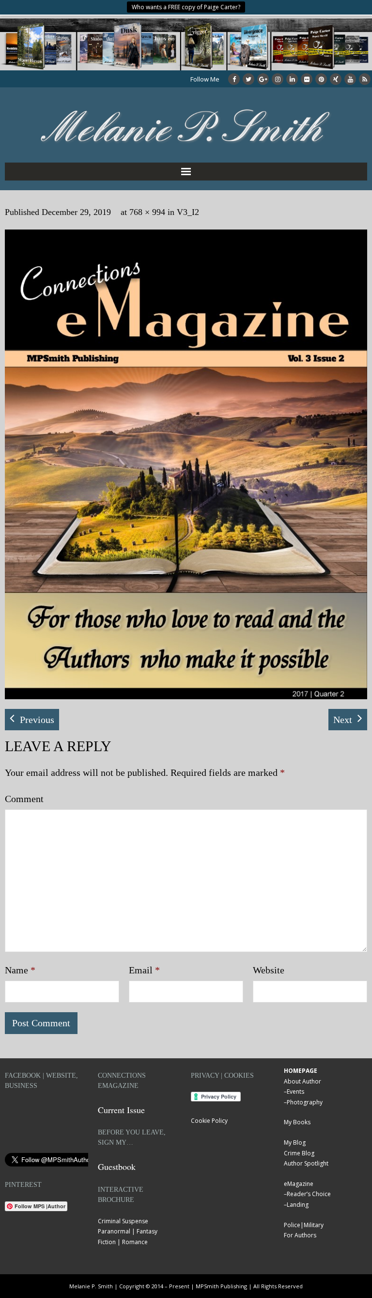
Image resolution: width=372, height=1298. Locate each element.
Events (295, 1091)
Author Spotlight (306, 1163)
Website (268, 970)
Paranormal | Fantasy (127, 1231)
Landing (298, 1204)
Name (20, 970)
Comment (24, 798)
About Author (302, 1081)
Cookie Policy (209, 1121)
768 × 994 (147, 212)
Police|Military (304, 1225)
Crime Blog (299, 1153)
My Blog (295, 1142)
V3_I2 (188, 212)
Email (144, 970)
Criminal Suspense (123, 1221)
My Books (297, 1122)
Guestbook (117, 1166)
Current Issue (121, 1110)
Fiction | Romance (123, 1242)
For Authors (300, 1235)
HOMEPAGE (300, 1071)
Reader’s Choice (309, 1194)
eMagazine (298, 1184)
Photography (305, 1102)
